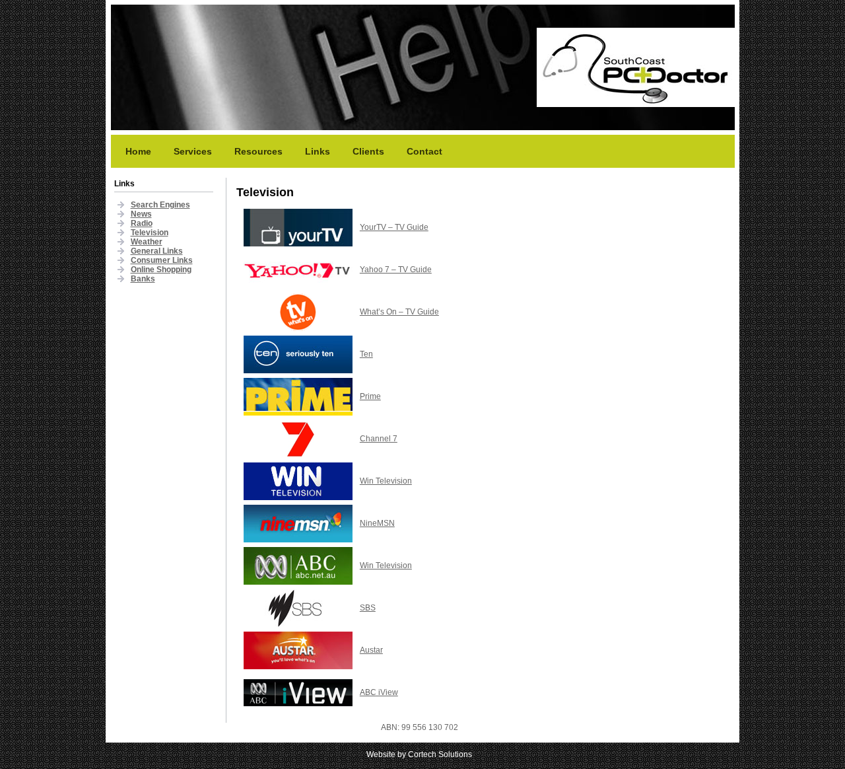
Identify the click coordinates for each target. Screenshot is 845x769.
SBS (368, 607)
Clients (368, 151)
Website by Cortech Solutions (419, 754)
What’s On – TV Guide (399, 311)
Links (317, 151)
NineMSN (377, 523)
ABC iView (379, 692)
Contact (424, 151)
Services (193, 151)
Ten (366, 354)
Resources (258, 151)
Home (138, 151)
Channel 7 (378, 438)
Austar (371, 650)
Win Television (386, 481)
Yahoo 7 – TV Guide (396, 269)
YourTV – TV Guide (394, 227)
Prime (370, 396)
